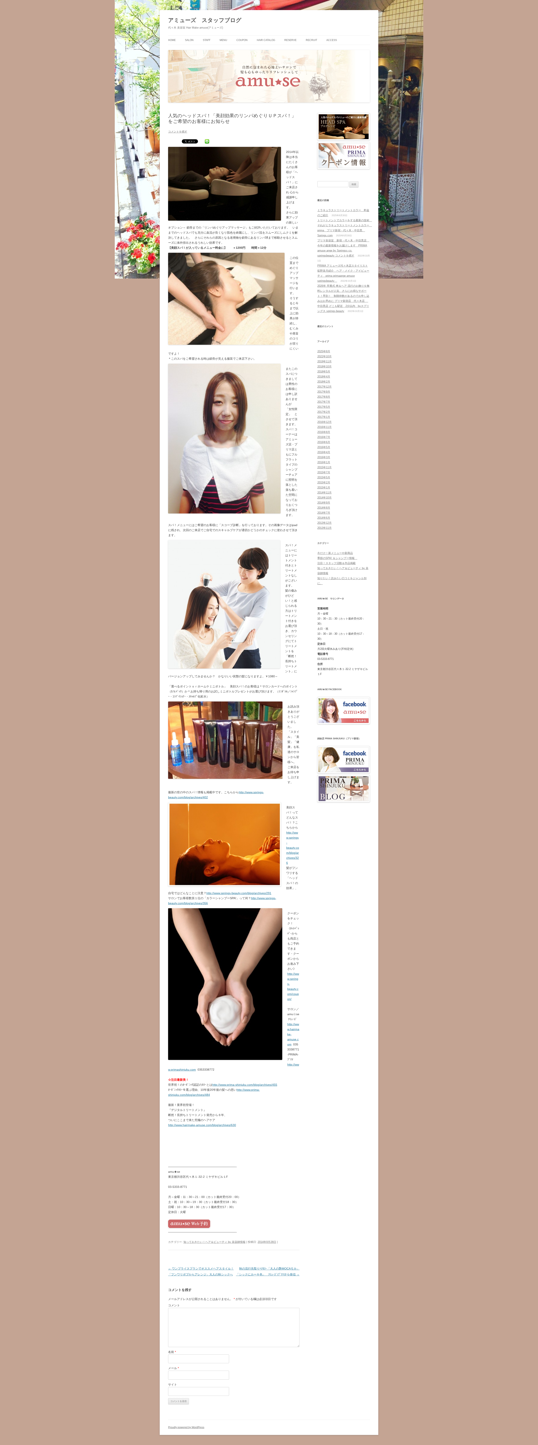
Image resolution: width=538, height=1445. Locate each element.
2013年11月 (324, 527)
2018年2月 (323, 381)
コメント (174, 1305)
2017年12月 (324, 386)
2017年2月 (323, 411)
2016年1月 (323, 462)
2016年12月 (324, 422)
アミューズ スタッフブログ (204, 20)
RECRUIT (311, 40)
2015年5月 (323, 477)
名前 (172, 1352)
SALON (189, 40)
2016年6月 (323, 442)
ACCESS (331, 40)
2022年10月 (324, 356)
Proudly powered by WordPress (186, 1427)
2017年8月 (323, 396)
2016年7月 (323, 437)
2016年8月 (323, 432)
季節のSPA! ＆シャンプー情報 (337, 558)
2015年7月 (323, 472)
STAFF (206, 40)
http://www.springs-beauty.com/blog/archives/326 (292, 848)
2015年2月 (323, 482)
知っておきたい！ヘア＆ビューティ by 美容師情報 (214, 1242)
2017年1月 (323, 416)
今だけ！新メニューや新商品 (335, 553)
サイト (172, 1384)
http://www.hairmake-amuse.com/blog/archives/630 (202, 1125)
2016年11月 (324, 427)
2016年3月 (323, 457)
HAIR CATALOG (266, 40)
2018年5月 (323, 371)
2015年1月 (323, 487)
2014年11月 (324, 492)
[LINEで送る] (207, 141)
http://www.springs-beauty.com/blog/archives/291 (238, 893)
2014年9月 (323, 502)
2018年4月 (323, 376)
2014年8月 (323, 507)
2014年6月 (323, 517)
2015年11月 (324, 467)
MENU (223, 40)
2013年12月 (324, 522)
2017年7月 (323, 401)
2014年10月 (324, 497)
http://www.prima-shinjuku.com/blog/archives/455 (244, 1084)
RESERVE (290, 40)
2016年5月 (323, 447)
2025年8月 (323, 351)
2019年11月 (324, 361)
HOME (172, 40)
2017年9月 (323, 391)
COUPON (242, 40)
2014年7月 (323, 512)
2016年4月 (323, 452)
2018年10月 (324, 366)
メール (173, 1368)
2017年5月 (323, 406)
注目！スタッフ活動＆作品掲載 (336, 563)
